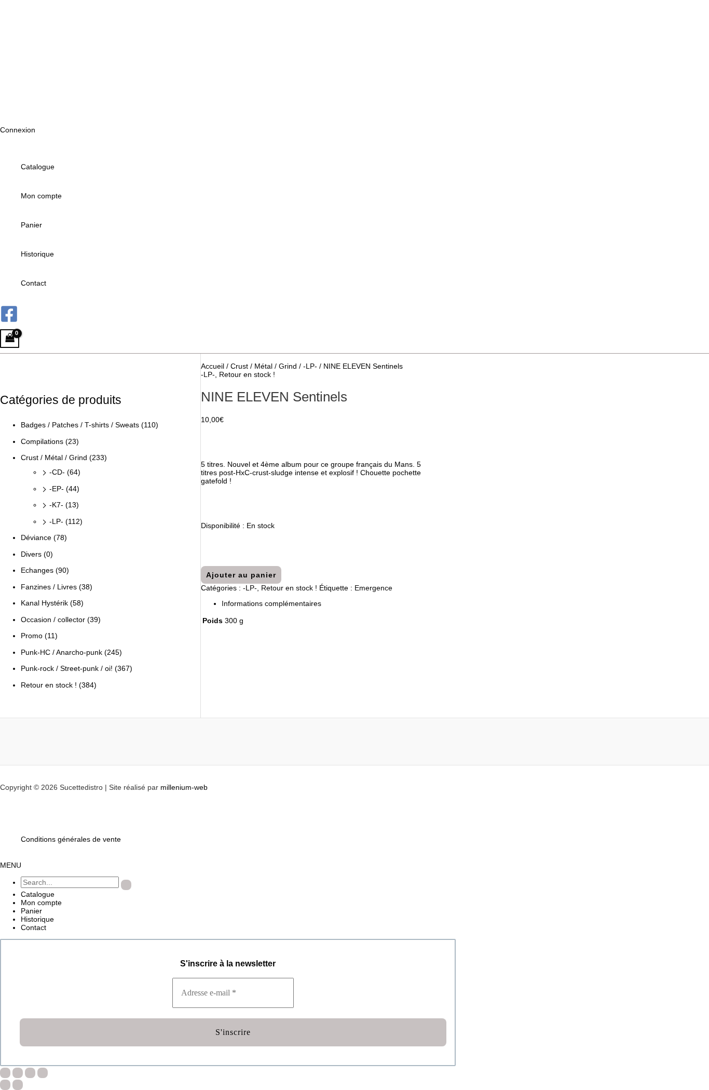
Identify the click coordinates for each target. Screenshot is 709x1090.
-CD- (57, 472)
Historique (37, 254)
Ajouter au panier (241, 575)
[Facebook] (9, 320)
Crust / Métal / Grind (54, 457)
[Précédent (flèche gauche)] (5, 1085)
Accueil (212, 366)
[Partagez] (30, 1073)
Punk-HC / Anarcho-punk (61, 652)
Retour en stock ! (49, 685)
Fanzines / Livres (49, 587)
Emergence (373, 588)
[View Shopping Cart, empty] (9, 338)
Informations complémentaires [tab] (271, 603)
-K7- (56, 505)
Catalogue (37, 167)
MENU (10, 865)
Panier (31, 225)
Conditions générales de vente (71, 839)
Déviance (36, 537)
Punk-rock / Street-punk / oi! (67, 668)
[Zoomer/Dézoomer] (5, 1073)
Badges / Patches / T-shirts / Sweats (80, 425)
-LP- (56, 521)
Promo (32, 635)
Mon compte (41, 196)
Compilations (42, 441)
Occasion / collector (53, 619)
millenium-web (184, 787)
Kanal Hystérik (44, 603)
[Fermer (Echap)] (42, 1073)
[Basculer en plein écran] (17, 1073)
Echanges (37, 570)
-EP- (56, 489)
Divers (31, 554)
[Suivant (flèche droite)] (17, 1085)
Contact (33, 283)
